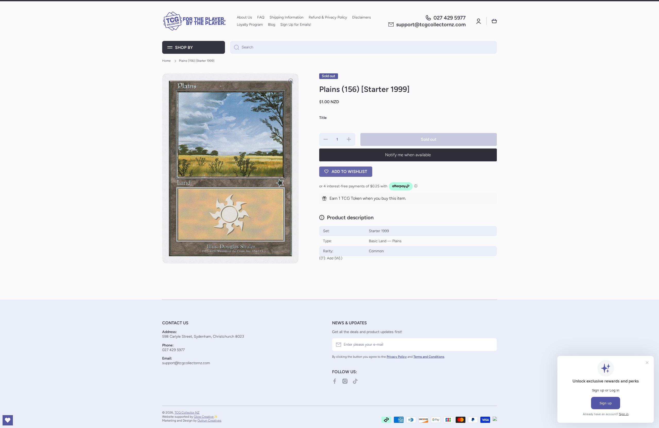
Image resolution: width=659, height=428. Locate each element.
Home (166, 61)
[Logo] (194, 21)
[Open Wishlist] (8, 420)
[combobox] (363, 47)
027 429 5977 (449, 18)
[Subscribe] (490, 344)
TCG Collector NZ (187, 412)
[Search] (234, 47)
